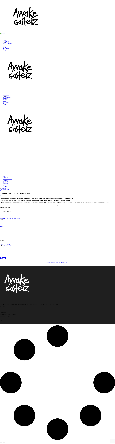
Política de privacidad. (50, 262)
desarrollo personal (13, 218)
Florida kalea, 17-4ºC (4, 309)
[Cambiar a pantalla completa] (1, 442)
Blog (1, 190)
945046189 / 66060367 (7, 245)
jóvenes (18, 218)
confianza (7, 218)
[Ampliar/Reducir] (0, 442)
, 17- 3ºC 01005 (7, 244)
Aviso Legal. (58, 262)
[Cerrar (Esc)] (4, 442)
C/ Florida (2, 244)
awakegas (4, 188)
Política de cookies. (65, 262)
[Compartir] (3, 442)
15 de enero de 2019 (4, 189)
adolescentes (2, 218)
